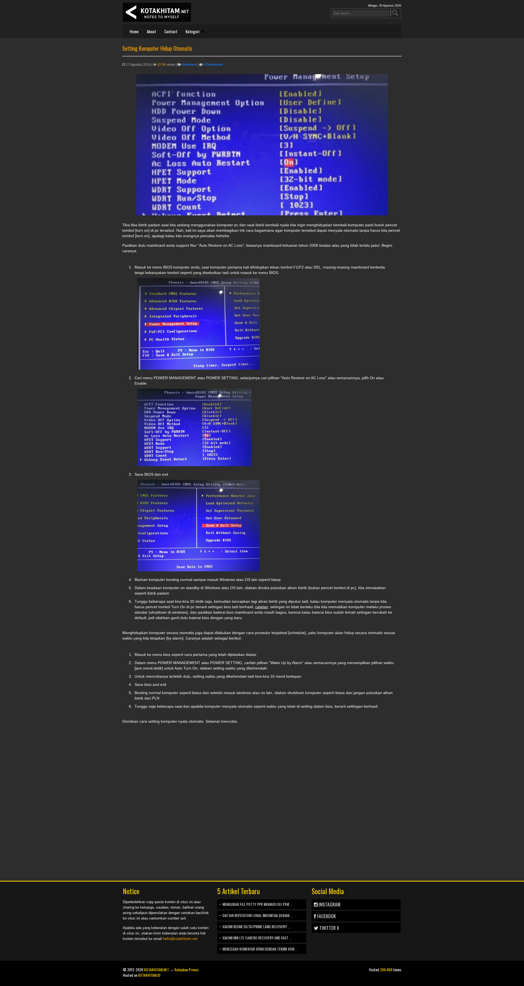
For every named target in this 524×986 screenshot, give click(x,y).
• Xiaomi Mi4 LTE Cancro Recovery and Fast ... (255, 937)
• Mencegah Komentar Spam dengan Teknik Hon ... (258, 949)
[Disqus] (262, 796)
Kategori (193, 31)
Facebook (326, 915)
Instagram (329, 904)
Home (134, 31)
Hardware (189, 65)
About (151, 31)
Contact (170, 31)
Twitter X (328, 927)
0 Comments (213, 65)
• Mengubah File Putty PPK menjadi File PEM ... (255, 904)
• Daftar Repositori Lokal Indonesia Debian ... (256, 915)
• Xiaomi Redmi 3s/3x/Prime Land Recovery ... (254, 926)
